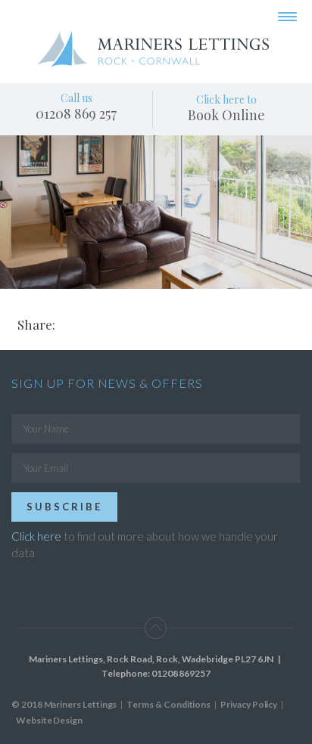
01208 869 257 (76, 113)
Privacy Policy (248, 704)
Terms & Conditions (168, 704)
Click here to (226, 108)
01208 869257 (181, 673)
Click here (36, 536)
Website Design (49, 720)
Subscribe (64, 507)
